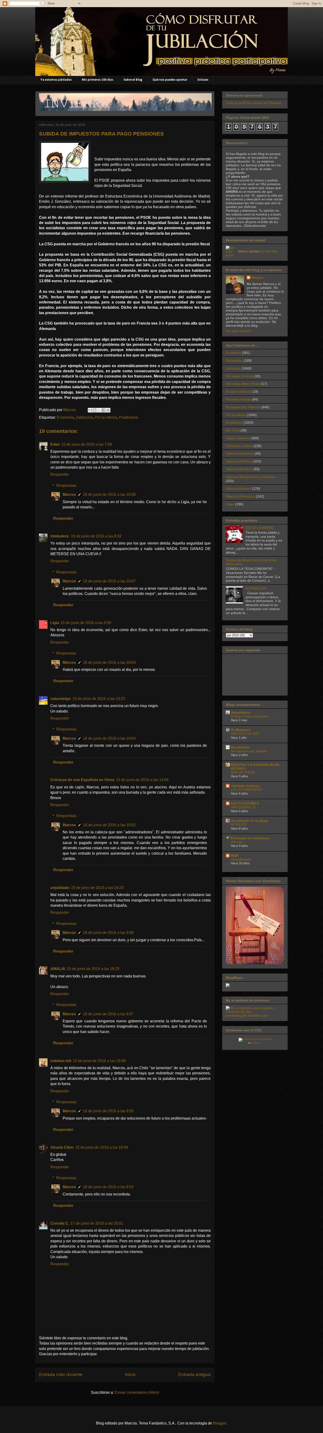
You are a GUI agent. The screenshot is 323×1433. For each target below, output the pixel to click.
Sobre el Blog (132, 80)
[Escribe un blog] (94, 410)
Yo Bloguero (241, 730)
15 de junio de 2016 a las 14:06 (142, 780)
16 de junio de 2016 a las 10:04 (109, 662)
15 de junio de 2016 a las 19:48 (99, 1061)
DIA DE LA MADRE (259, 528)
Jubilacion (84, 417)
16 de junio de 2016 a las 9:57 (108, 1014)
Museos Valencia (238, 391)
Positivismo (128, 417)
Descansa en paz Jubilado (249, 751)
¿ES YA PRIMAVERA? (246, 789)
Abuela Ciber (62, 1147)
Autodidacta (241, 712)
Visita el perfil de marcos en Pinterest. (254, 103)
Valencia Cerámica (240, 453)
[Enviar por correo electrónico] (90, 410)
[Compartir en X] (99, 410)
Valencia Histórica (239, 461)
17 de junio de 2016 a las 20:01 (96, 1223)
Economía (65, 417)
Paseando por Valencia (243, 407)
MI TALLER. (239, 824)
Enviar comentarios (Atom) (137, 1392)
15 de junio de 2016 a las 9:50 (86, 623)
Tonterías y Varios (239, 446)
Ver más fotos (269, 251)
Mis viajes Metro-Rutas (243, 384)
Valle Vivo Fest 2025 (245, 733)
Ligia (54, 623)
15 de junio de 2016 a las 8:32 (96, 536)
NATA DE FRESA (243, 772)
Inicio (130, 1374)
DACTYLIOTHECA (245, 803)
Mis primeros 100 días (97, 80)
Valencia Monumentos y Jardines (250, 477)
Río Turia (233, 430)
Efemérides (234, 360)
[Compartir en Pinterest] (108, 410)
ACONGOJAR (255, 588)
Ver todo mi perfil (238, 331)
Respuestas (66, 486)
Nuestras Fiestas (238, 399)
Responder (59, 474)
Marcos (69, 494)
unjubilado (60, 888)
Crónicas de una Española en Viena (82, 780)
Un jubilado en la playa (249, 820)
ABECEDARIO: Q (243, 807)
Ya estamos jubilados (56, 80)
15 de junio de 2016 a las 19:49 (101, 1147)
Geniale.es (256, 1043)
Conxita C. (59, 1223)
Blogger (219, 1423)
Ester (55, 444)
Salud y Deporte (238, 438)
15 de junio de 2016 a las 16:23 (97, 888)
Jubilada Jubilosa (245, 786)
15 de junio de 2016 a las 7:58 (86, 444)
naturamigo (60, 699)
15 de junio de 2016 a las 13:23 (98, 699)
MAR (234, 855)
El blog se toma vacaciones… (251, 716)
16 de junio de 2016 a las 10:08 (109, 494)
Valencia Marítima (239, 469)
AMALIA (57, 969)
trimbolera (60, 536)
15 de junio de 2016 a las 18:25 (93, 969)
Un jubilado (240, 747)
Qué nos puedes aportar (170, 80)
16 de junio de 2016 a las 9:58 (108, 933)
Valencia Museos (238, 488)
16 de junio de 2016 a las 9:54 (108, 1187)
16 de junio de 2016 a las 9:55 (108, 1111)
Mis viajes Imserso (239, 376)
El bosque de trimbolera (250, 838)
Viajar (230, 504)
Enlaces (202, 80)
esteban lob (60, 1061)
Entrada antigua (194, 1374)
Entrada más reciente (61, 1374)
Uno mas (237, 842)
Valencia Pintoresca (240, 496)
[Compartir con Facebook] (103, 410)
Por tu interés (106, 417)
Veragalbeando (241, 859)
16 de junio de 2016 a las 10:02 (109, 825)
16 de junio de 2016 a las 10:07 (109, 581)
